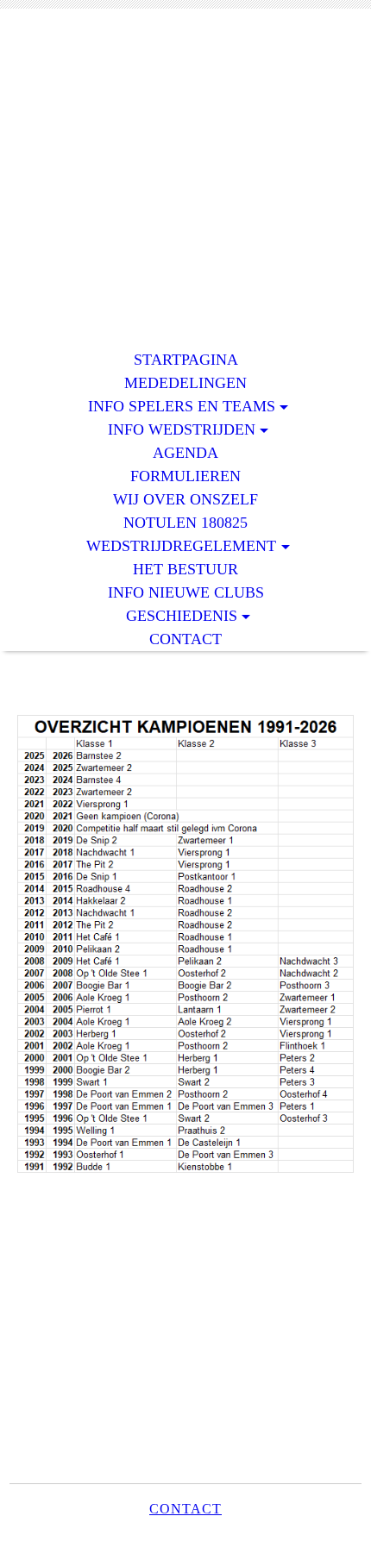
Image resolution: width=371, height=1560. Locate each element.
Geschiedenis (181, 615)
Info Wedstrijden (181, 429)
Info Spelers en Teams (181, 406)
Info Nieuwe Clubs (186, 592)
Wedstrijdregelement (181, 545)
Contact (185, 639)
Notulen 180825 (185, 522)
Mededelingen (185, 383)
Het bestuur (185, 569)
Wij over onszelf (185, 499)
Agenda (185, 452)
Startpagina (186, 359)
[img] (185, 92)
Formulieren (185, 476)
